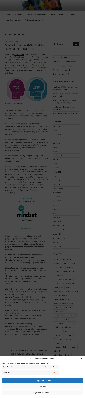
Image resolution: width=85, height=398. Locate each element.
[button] (82, 359)
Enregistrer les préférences (42, 393)
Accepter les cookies (42, 381)
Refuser (42, 387)
